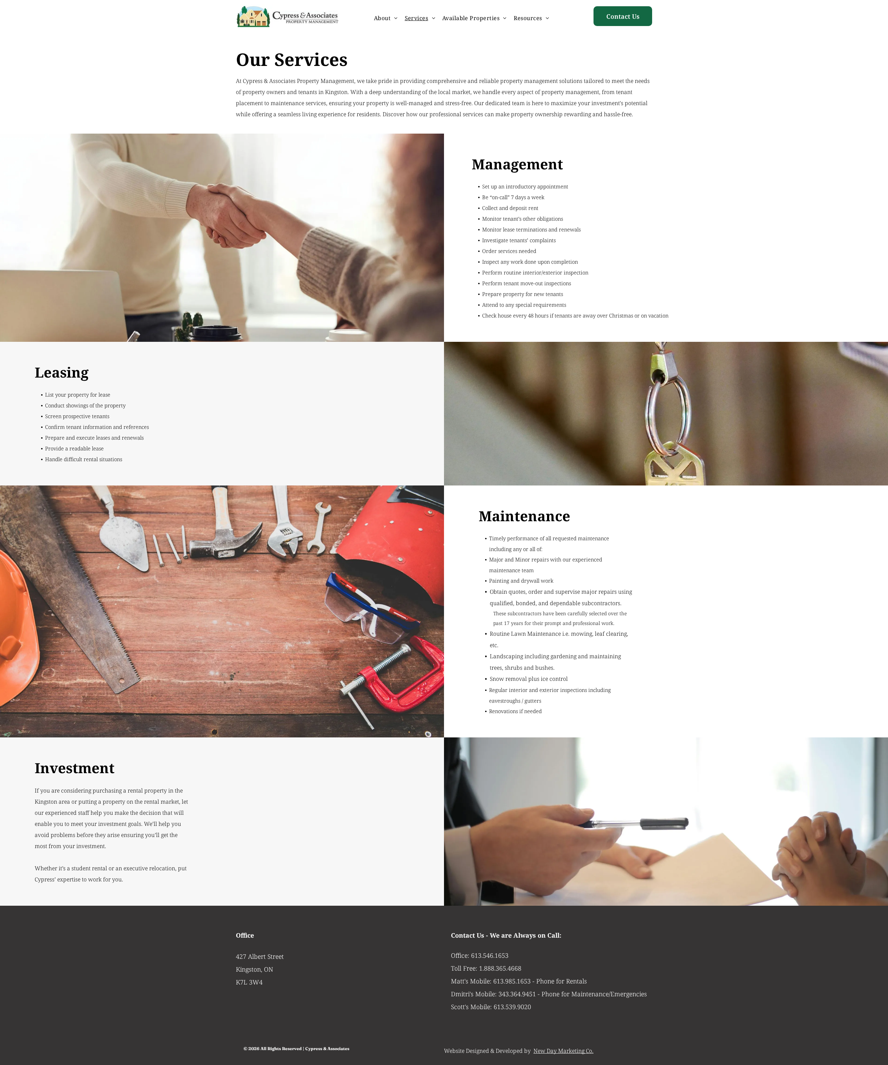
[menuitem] (385, 18)
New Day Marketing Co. (563, 1051)
